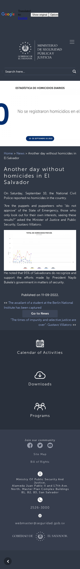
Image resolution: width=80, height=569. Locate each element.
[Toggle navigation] (72, 42)
